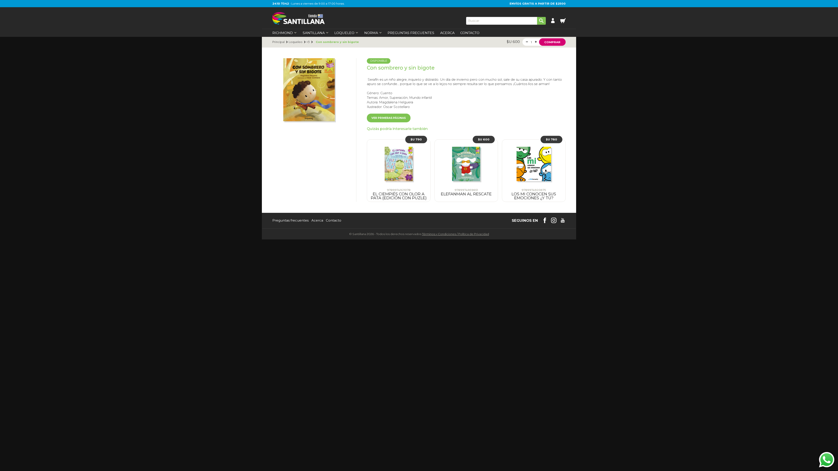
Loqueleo (295, 42)
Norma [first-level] (371, 33)
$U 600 (483, 139)
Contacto (469, 33)
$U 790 (416, 139)
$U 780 (551, 139)
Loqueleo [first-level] (344, 33)
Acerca (447, 33)
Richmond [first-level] (282, 33)
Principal (278, 42)
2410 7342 (280, 3)
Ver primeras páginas (388, 117)
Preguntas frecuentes (290, 220)
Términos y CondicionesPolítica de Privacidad (455, 234)
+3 (308, 42)
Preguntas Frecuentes (411, 33)
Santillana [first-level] (314, 33)
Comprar (552, 42)
